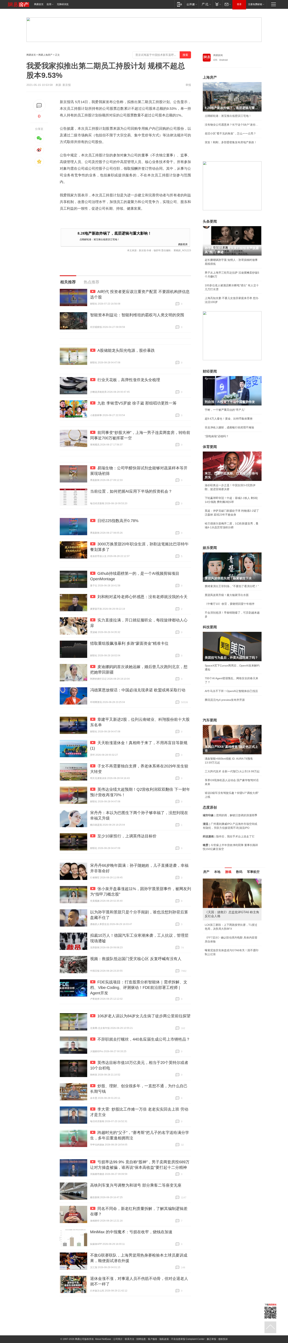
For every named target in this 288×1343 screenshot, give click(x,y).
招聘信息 (141, 1339)
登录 (239, 4)
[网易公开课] (192, 4)
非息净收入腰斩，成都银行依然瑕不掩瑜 (229, 427)
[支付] (218, 4)
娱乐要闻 (210, 548)
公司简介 (118, 1339)
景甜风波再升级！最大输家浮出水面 (227, 595)
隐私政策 (164, 1339)
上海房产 (210, 77)
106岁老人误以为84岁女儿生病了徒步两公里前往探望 (143, 1016)
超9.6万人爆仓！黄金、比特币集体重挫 (229, 418)
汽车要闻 (210, 720)
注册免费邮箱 (255, 4)
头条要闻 (210, 221)
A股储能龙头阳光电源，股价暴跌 (126, 350)
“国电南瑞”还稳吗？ (217, 436)
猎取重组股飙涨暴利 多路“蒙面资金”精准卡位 (129, 643)
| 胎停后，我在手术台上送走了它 (228, 836)
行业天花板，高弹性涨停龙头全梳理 (128, 380)
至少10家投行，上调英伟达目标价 (127, 836)
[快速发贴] (39, 105)
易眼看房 (182, 244)
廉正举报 (211, 1339)
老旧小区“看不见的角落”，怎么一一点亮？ (230, 133)
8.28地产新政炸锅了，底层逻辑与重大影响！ (114, 233)
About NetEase (103, 1339)
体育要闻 (210, 447)
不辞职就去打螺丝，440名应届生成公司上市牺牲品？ (143, 1039)
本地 (217, 871)
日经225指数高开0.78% (118, 521)
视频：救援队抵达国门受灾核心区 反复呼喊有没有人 (135, 959)
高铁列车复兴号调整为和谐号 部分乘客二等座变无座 (135, 1185)
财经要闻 (210, 371)
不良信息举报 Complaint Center (188, 1339)
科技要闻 (210, 627)
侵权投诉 (223, 1339)
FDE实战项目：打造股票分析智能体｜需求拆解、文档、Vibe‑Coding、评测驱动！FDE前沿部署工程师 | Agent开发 (138, 987)
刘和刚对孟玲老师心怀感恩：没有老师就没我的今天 (142, 597)
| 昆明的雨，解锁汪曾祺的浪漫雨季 (230, 815)
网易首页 (38, 4)
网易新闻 (218, 55)
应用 (49, 4)
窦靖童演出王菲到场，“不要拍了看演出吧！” (232, 586)
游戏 (228, 871)
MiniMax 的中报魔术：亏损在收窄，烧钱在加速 (131, 1232)
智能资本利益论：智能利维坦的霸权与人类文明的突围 (137, 315)
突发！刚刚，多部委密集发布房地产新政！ (231, 142)
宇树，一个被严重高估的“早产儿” (225, 409)
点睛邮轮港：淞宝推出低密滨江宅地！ (100, 239)
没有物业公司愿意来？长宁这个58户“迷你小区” (232, 124)
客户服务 (152, 1339)
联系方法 (129, 1339)
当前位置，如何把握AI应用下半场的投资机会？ (131, 491)
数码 (239, 871)
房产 (206, 871)
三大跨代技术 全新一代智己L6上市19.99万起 (232, 771)
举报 (188, 84)
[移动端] (179, 4)
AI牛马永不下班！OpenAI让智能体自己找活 (231, 691)
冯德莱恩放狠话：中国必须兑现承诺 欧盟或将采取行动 (137, 690)
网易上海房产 (45, 55)
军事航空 (253, 871)
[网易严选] (206, 4)
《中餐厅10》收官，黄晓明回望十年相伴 (229, 603)
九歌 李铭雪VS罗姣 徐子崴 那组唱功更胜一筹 (137, 403)
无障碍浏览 (63, 4)
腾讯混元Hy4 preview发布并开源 (225, 699)
